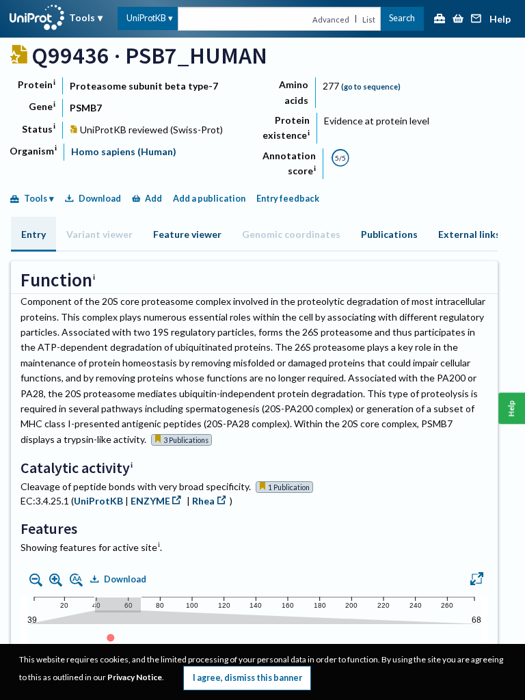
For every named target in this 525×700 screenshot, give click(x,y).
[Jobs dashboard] (439, 19)
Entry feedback (287, 198)
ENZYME (150, 501)
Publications (389, 234)
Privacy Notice (134, 677)
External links (469, 234)
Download (100, 198)
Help (500, 19)
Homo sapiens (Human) (123, 151)
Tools (82, 17)
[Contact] (476, 19)
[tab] (33, 234)
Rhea (203, 501)
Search (402, 18)
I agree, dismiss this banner (247, 678)
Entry (33, 234)
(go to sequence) (371, 86)
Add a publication (209, 198)
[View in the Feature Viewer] (476, 580)
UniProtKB (146, 18)
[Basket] (458, 19)
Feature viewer (187, 234)
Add (153, 198)
